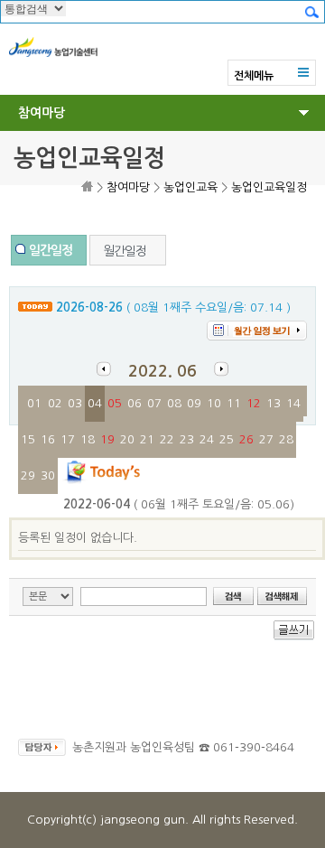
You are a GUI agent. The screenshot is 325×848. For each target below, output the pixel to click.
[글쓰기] (294, 636)
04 (95, 403)
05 (114, 403)
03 (75, 403)
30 (48, 475)
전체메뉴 (254, 75)
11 (234, 403)
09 (194, 403)
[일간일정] (49, 238)
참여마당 (41, 113)
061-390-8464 (253, 747)
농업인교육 (190, 187)
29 (28, 475)
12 (253, 403)
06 (134, 403)
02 (55, 403)
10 (214, 403)
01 (34, 403)
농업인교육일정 (269, 187)
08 (174, 403)
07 (154, 403)
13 (273, 403)
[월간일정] (127, 238)
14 (293, 403)
